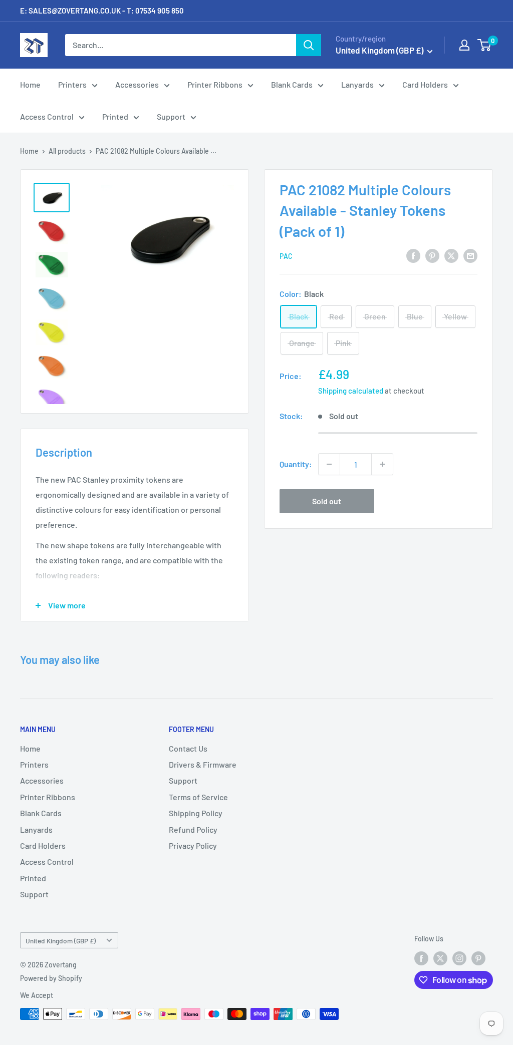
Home (30, 84)
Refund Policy (193, 829)
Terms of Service (198, 797)
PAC (286, 256)
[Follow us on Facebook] (421, 958)
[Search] (308, 45)
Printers (72, 84)
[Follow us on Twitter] (440, 958)
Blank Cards (292, 84)
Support (171, 116)
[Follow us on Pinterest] (478, 958)
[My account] (464, 45)
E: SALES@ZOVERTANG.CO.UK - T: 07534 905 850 (102, 10)
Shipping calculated (350, 390)
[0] (484, 45)
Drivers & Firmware (202, 764)
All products (67, 151)
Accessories (137, 84)
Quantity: (296, 464)
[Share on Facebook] (413, 255)
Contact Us (188, 748)
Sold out (326, 501)
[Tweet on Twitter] (451, 255)
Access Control (47, 116)
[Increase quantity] (382, 464)
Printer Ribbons (214, 84)
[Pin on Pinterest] (432, 255)
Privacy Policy (193, 845)
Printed (115, 116)
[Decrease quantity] (329, 464)
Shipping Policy (195, 813)
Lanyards (357, 84)
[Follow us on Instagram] (459, 958)
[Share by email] (470, 255)
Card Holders (425, 84)
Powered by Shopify (51, 978)
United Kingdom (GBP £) (61, 940)
